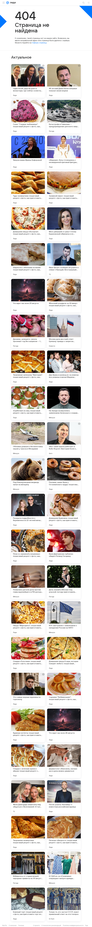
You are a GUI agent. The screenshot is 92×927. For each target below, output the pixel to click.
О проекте (36, 925)
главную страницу (39, 43)
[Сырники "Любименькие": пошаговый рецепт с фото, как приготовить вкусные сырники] (64, 689)
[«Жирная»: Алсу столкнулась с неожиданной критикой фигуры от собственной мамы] (64, 152)
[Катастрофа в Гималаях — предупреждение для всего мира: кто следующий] (64, 116)
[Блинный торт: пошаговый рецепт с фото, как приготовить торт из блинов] (28, 904)
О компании (12, 925)
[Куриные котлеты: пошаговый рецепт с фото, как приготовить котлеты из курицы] (28, 725)
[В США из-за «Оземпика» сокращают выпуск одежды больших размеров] (64, 868)
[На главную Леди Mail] (12, 2)
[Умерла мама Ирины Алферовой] (28, 152)
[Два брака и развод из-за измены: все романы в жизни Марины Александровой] (64, 367)
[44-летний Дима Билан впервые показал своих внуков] (64, 81)
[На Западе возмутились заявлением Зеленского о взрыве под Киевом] (64, 403)
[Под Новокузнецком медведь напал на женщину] (28, 475)
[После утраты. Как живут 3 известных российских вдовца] (64, 797)
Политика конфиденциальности (73, 925)
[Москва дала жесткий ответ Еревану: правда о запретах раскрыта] (64, 331)
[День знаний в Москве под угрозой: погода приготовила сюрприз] (64, 582)
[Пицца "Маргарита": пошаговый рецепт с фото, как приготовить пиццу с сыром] (28, 618)
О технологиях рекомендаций (51, 925)
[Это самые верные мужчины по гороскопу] (28, 689)
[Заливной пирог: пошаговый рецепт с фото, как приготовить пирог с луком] (64, 188)
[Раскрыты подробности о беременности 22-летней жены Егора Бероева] (28, 510)
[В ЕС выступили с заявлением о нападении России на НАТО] (64, 618)
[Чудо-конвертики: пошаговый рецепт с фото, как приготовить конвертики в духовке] (28, 188)
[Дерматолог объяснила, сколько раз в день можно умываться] (64, 761)
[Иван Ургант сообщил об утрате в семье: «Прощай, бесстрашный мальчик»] (64, 260)
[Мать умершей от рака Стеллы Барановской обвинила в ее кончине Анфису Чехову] (64, 224)
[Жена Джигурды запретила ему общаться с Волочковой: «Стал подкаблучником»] (28, 797)
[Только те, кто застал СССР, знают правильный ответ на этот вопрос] (64, 904)
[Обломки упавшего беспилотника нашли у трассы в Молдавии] (28, 439)
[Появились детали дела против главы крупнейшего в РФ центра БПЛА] (28, 582)
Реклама (21, 925)
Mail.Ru (4, 925)
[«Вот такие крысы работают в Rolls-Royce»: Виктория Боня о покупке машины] (64, 439)
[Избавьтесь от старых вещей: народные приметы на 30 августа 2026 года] (28, 868)
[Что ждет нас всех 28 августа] (64, 725)
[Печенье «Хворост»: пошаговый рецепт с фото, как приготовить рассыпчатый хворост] (64, 833)
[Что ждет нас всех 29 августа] (28, 296)
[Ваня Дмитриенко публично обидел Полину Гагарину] (64, 546)
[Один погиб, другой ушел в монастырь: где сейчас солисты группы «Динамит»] (28, 81)
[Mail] (7, 2)
